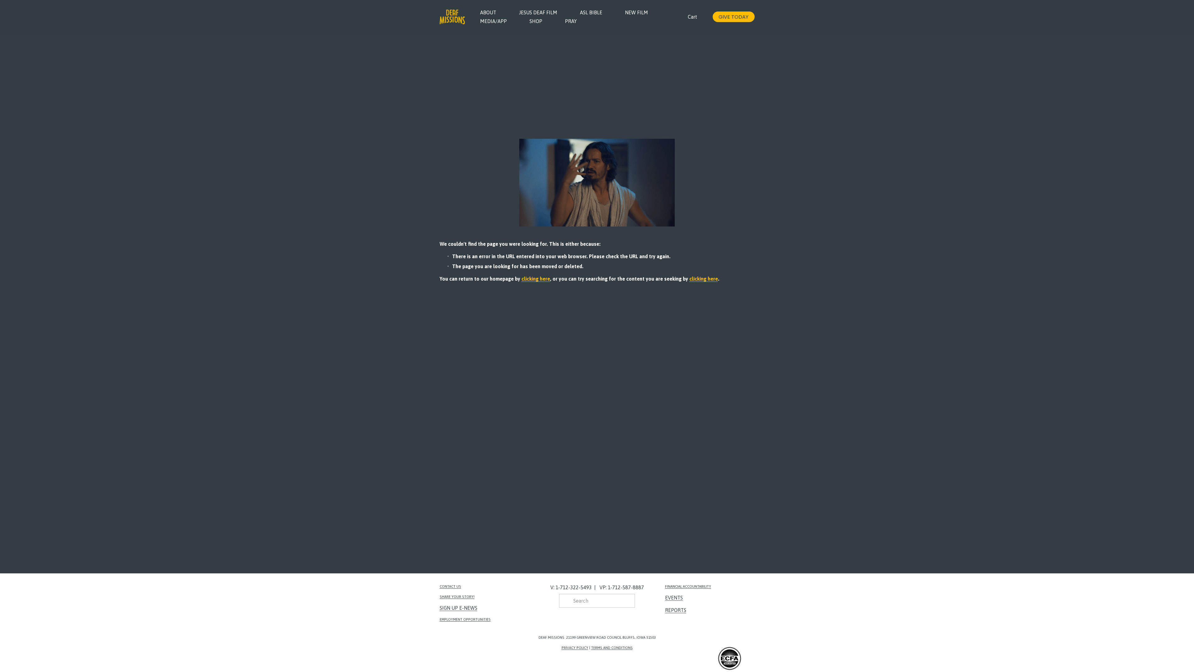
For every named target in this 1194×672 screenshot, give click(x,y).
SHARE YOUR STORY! (457, 597)
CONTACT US (450, 586)
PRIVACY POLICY (575, 648)
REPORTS (675, 610)
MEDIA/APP (493, 21)
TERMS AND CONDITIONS (612, 648)
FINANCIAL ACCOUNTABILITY (688, 586)
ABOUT (488, 12)
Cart (692, 17)
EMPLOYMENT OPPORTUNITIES (465, 619)
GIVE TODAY (733, 17)
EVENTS (674, 597)
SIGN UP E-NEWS (458, 608)
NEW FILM (636, 12)
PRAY (571, 21)
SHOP (536, 21)
